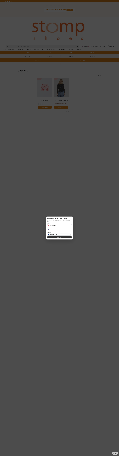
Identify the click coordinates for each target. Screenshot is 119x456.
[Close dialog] (72, 217)
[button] (59, 225)
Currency (49, 232)
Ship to (48, 223)
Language (49, 227)
